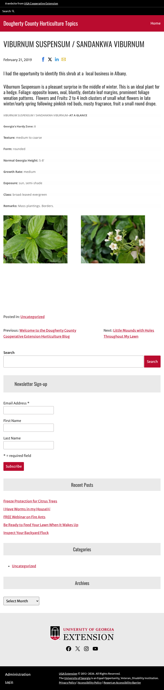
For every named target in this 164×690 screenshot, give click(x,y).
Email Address (16, 403)
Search (9, 352)
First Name (12, 421)
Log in (9, 682)
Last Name (12, 438)
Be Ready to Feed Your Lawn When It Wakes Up (40, 525)
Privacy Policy (67, 682)
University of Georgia (77, 678)
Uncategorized (32, 317)
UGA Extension (68, 673)
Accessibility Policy (90, 682)
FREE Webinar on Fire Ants (24, 517)
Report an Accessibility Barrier (122, 682)
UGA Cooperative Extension (41, 3)
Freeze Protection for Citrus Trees (30, 501)
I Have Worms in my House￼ (26, 509)
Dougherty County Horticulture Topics (40, 23)
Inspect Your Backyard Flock (26, 533)
